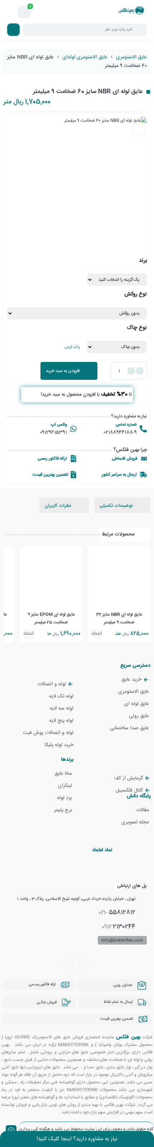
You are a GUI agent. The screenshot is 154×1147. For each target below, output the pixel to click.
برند (143, 260)
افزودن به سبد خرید (63, 370)
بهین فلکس (128, 1037)
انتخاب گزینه (96, 634)
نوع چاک (137, 327)
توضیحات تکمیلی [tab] (117, 506)
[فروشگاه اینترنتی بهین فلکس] (131, 12)
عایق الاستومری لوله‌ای (84, 57)
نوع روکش (135, 294)
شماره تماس (126, 424)
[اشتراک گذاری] (138, 128)
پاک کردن (72, 347)
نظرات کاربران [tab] (58, 506)
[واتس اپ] (73, 428)
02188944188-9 (120, 432)
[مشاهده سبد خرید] (24, 12)
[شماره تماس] (143, 428)
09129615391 (53, 432)
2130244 (118, 927)
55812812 (116, 912)
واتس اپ (58, 424)
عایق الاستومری (131, 57)
